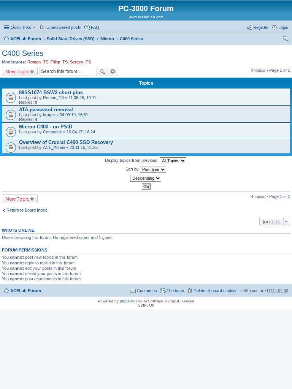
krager (49, 114)
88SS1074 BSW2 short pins (51, 92)
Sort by (132, 169)
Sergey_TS (80, 62)
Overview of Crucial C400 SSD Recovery (66, 142)
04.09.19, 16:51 (74, 114)
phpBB (126, 301)
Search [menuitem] (285, 39)
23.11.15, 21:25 (84, 147)
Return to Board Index (26, 210)
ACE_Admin (54, 147)
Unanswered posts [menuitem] (63, 27)
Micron (107, 38)
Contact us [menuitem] (147, 290)
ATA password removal (46, 109)
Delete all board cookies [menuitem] (216, 290)
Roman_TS (37, 62)
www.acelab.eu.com (146, 17)
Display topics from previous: (132, 160)
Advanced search (113, 71)
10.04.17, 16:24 (81, 132)
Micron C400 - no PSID (45, 127)
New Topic (17, 71)
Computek (52, 132)
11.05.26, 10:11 (82, 97)
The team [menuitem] (175, 290)
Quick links (21, 27)
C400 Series (131, 38)
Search (102, 71)
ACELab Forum (25, 38)
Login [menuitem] (283, 27)
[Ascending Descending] (146, 178)
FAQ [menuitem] (95, 27)
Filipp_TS (59, 62)
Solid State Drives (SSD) (71, 38)
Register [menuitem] (261, 27)
